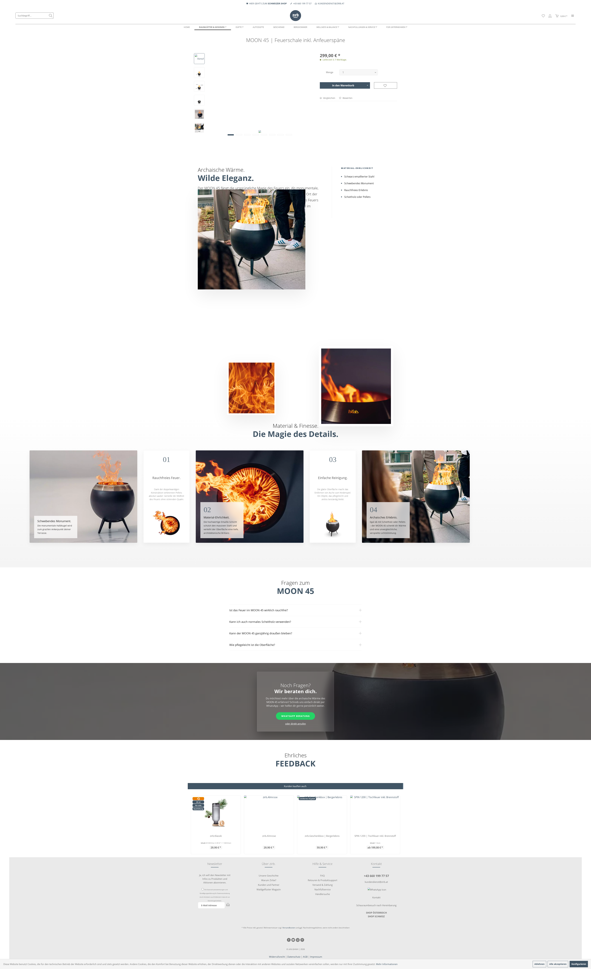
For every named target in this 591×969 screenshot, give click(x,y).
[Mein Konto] (550, 15)
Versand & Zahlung (322, 884)
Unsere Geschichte (268, 875)
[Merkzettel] (543, 15)
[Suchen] (51, 15)
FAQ (322, 875)
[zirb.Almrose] (269, 813)
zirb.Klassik (216, 835)
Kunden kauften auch (295, 786)
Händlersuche (322, 894)
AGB (305, 956)
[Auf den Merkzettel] (385, 85)
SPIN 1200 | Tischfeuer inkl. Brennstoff (375, 835)
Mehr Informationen (387, 964)
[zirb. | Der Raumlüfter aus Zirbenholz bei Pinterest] (302, 940)
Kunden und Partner (268, 884)
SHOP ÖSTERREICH (376, 912)
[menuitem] (34, 15)
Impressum (316, 956)
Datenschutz (293, 956)
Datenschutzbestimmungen (216, 890)
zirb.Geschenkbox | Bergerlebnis (322, 835)
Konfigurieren (578, 964)
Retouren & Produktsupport (322, 880)
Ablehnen (539, 964)
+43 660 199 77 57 (376, 876)
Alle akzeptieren (558, 964)
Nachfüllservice (322, 889)
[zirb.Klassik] (216, 813)
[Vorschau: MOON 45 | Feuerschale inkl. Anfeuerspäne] (199, 58)
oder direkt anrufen (295, 723)
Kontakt (376, 897)
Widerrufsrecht (277, 956)
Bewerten (347, 98)
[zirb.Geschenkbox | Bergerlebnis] (322, 813)
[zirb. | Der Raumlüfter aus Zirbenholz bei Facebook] (289, 940)
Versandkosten (288, 927)
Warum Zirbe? (268, 880)
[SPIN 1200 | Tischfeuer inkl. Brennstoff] (375, 813)
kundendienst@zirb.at (376, 881)
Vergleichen (328, 98)
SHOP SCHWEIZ (376, 916)
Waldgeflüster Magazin (269, 889)
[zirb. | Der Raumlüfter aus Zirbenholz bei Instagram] (298, 940)
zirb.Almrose (269, 835)
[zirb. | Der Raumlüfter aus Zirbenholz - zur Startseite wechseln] (295, 16)
